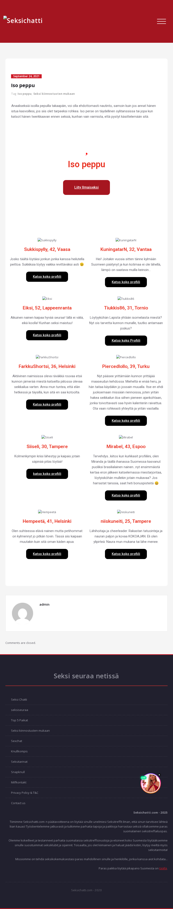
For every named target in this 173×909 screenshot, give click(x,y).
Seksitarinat (19, 762)
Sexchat (16, 741)
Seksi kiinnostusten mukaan (54, 94)
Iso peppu (25, 94)
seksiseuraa (19, 710)
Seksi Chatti (19, 699)
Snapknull (18, 772)
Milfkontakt (18, 782)
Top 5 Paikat (19, 720)
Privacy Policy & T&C (24, 793)
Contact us (18, 803)
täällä (163, 868)
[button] (86, 187)
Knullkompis (19, 751)
